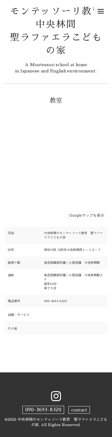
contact (79, 410)
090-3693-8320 (43, 409)
